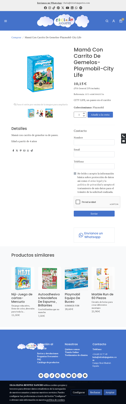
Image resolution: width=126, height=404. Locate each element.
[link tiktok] (54, 7)
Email (77, 149)
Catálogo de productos (48, 362)
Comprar (16, 37)
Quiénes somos (72, 349)
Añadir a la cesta (100, 114)
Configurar (79, 392)
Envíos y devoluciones (47, 353)
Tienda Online (72, 352)
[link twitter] (62, 7)
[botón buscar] (107, 20)
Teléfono (79, 161)
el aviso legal (95, 181)
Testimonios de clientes (76, 355)
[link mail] (123, 141)
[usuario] (114, 20)
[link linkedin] (72, 7)
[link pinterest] (58, 7)
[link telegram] (80, 7)
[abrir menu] (5, 20)
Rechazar (95, 392)
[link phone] (123, 136)
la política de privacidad (91, 182)
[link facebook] (45, 7)
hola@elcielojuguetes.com (77, 2)
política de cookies (55, 399)
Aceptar (110, 392)
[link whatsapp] (76, 7)
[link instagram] (49, 7)
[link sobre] (21, 346)
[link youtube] (67, 7)
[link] (63, 21)
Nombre (78, 137)
